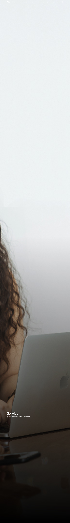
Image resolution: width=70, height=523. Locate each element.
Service (20, 2)
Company (37, 2)
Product (48, 2)
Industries (31, 2)
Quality (25, 2)
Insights (42, 2)
